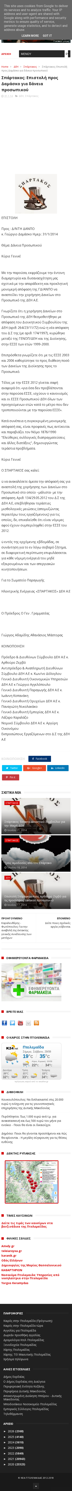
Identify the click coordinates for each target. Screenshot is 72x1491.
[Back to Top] (36, 1486)
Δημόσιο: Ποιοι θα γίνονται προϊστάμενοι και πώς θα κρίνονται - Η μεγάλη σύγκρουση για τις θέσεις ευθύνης (34, 1137)
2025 (11, 1437)
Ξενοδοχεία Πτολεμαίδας (19, 1345)
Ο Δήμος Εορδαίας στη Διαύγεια (24, 1381)
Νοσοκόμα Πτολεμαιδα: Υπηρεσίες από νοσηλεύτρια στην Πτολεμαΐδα (30, 1276)
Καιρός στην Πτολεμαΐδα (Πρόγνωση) (27, 1321)
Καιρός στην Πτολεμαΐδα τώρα (23, 1325)
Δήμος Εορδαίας (13, 1377)
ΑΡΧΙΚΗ (6, 54)
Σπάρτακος (30, 66)
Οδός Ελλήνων (12, 1260)
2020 (11, 1464)
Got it (47, 35)
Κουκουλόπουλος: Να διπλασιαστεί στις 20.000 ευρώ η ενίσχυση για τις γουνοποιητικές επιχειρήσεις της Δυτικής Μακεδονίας (32, 1104)
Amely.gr (7, 1246)
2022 (11, 1453)
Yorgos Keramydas (14, 1283)
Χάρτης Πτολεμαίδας (16, 1350)
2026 (11, 1431)
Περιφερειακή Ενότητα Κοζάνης (23, 1386)
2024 (11, 1442)
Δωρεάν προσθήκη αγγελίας (21, 1335)
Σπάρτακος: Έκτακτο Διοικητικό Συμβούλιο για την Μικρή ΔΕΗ (34, 824)
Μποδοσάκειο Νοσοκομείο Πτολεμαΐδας (30, 1404)
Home (4, 66)
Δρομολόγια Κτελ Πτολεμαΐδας (23, 1340)
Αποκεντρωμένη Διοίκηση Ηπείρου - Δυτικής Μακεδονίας (32, 1397)
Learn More (30, 35)
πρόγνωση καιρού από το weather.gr (31, 1082)
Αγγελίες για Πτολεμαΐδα (19, 1330)
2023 (11, 1448)
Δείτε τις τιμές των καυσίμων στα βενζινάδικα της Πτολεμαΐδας (27, 1224)
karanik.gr (8, 1255)
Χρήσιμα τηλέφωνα (15, 1359)
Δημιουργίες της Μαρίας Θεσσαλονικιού (31, 1265)
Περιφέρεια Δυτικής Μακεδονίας (24, 1391)
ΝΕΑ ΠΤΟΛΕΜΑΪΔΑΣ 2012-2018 (37, 1477)
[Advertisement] (36, 134)
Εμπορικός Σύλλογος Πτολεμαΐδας (26, 1409)
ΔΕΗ (16, 66)
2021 (11, 1459)
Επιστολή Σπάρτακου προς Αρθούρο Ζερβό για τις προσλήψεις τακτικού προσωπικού (35, 898)
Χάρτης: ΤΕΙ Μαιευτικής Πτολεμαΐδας (27, 1354)
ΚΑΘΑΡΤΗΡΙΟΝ (11, 1270)
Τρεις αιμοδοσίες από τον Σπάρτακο (28, 863)
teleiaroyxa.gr (11, 1251)
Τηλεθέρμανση (13, 1414)
